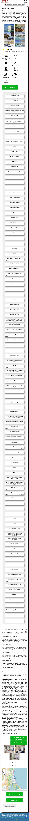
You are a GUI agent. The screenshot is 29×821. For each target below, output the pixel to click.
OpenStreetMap (24, 789)
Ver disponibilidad (10, 87)
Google (26, 814)
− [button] (3, 772)
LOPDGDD (26, 817)
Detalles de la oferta (14, 794)
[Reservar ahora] (27, 7)
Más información (18, 743)
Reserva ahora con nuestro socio (18, 738)
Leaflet (18, 789)
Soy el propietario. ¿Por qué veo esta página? (10, 805)
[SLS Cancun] (9, 28)
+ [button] (3, 770)
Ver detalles (14, 800)
